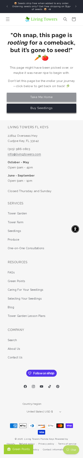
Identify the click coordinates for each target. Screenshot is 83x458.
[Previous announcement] (7, 6)
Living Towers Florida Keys (39, 439)
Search (12, 340)
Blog (11, 307)
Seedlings (14, 230)
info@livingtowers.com (24, 154)
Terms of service (67, 444)
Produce (13, 239)
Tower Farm (16, 222)
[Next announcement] (76, 6)
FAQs (11, 272)
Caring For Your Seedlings (25, 289)
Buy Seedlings (41, 108)
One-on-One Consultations (26, 248)
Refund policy (27, 444)
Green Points (16, 281)
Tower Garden (17, 213)
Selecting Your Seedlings (25, 298)
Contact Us (15, 357)
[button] (7, 19)
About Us (14, 348)
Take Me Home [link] (41, 97)
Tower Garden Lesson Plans (27, 315)
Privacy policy (46, 444)
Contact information (54, 449)
